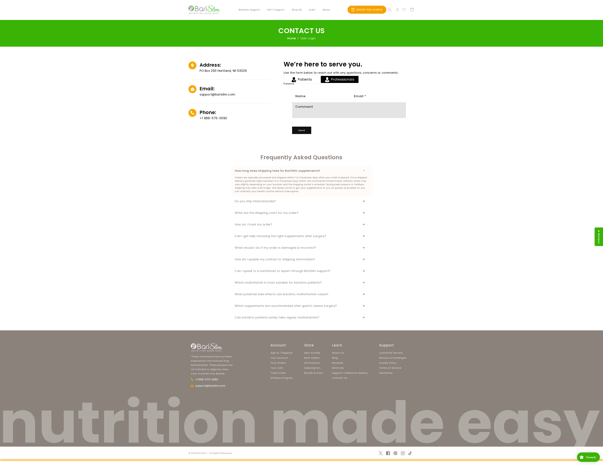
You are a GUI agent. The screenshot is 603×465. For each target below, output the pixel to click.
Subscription (312, 367)
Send (301, 130)
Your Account (279, 357)
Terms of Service (390, 367)
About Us (338, 352)
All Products (312, 362)
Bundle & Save (313, 373)
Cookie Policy (388, 362)
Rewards (337, 362)
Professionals (342, 79)
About (326, 9)
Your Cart (277, 367)
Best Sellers (312, 357)
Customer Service (391, 352)
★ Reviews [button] (599, 236)
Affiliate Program (282, 378)
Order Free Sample (369, 9)
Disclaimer (386, 373)
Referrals (338, 367)
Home (291, 38)
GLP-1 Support (276, 9)
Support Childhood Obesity (350, 373)
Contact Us (339, 378)
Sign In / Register (282, 352)
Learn (312, 9)
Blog (335, 357)
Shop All (297, 9)
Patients (305, 79)
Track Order (278, 373)
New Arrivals (312, 352)
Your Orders (278, 362)
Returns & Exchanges (393, 357)
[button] (389, 9)
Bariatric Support (249, 9)
